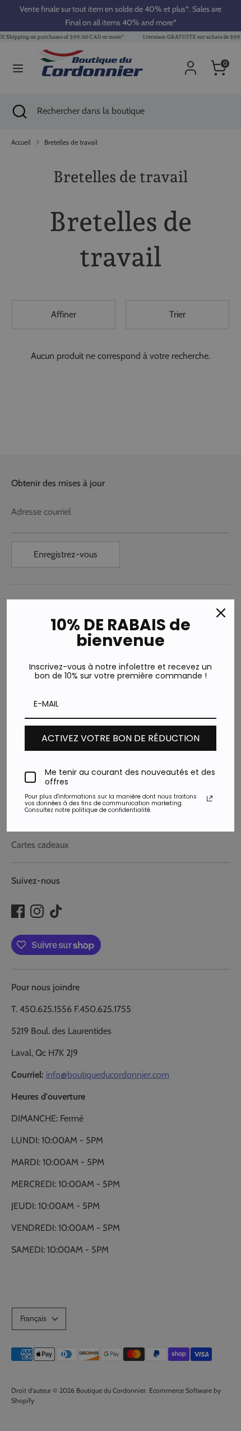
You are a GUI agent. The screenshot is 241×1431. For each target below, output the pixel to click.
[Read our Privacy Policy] (209, 798)
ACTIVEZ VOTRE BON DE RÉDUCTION (120, 738)
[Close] (220, 612)
